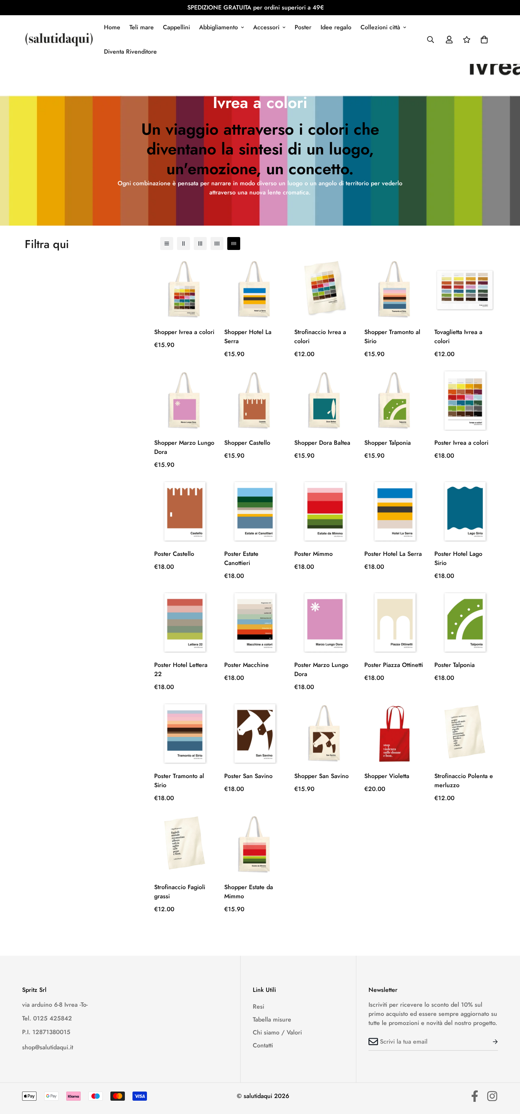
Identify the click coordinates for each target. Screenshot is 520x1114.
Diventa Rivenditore (130, 51)
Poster (303, 27)
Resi (258, 1006)
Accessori (266, 27)
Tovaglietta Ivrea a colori (458, 336)
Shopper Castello (247, 442)
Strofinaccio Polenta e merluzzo (463, 780)
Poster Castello (174, 553)
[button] (484, 39)
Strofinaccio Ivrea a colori (320, 336)
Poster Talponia (454, 664)
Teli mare (141, 27)
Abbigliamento (218, 27)
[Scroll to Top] (505, 1072)
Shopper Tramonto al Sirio (392, 336)
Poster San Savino (248, 776)
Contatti (263, 1045)
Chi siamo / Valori (277, 1032)
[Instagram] (492, 1096)
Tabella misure (272, 1019)
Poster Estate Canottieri (241, 558)
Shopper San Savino (321, 776)
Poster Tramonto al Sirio (179, 780)
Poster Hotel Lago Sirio (458, 558)
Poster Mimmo (313, 553)
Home (112, 27)
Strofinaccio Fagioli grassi (179, 892)
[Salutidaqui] (59, 39)
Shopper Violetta (386, 776)
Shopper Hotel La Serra (247, 336)
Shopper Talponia (387, 442)
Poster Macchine (246, 664)
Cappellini (176, 27)
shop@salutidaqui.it (47, 1047)
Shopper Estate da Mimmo (248, 892)
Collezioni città (380, 27)
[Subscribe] (489, 1041)
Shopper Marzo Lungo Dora (184, 447)
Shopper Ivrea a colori (184, 332)
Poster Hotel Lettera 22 (180, 669)
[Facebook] (474, 1096)
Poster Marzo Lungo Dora (321, 669)
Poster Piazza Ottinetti (393, 664)
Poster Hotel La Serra (393, 553)
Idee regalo (336, 27)
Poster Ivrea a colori (461, 442)
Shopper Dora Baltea (322, 442)
